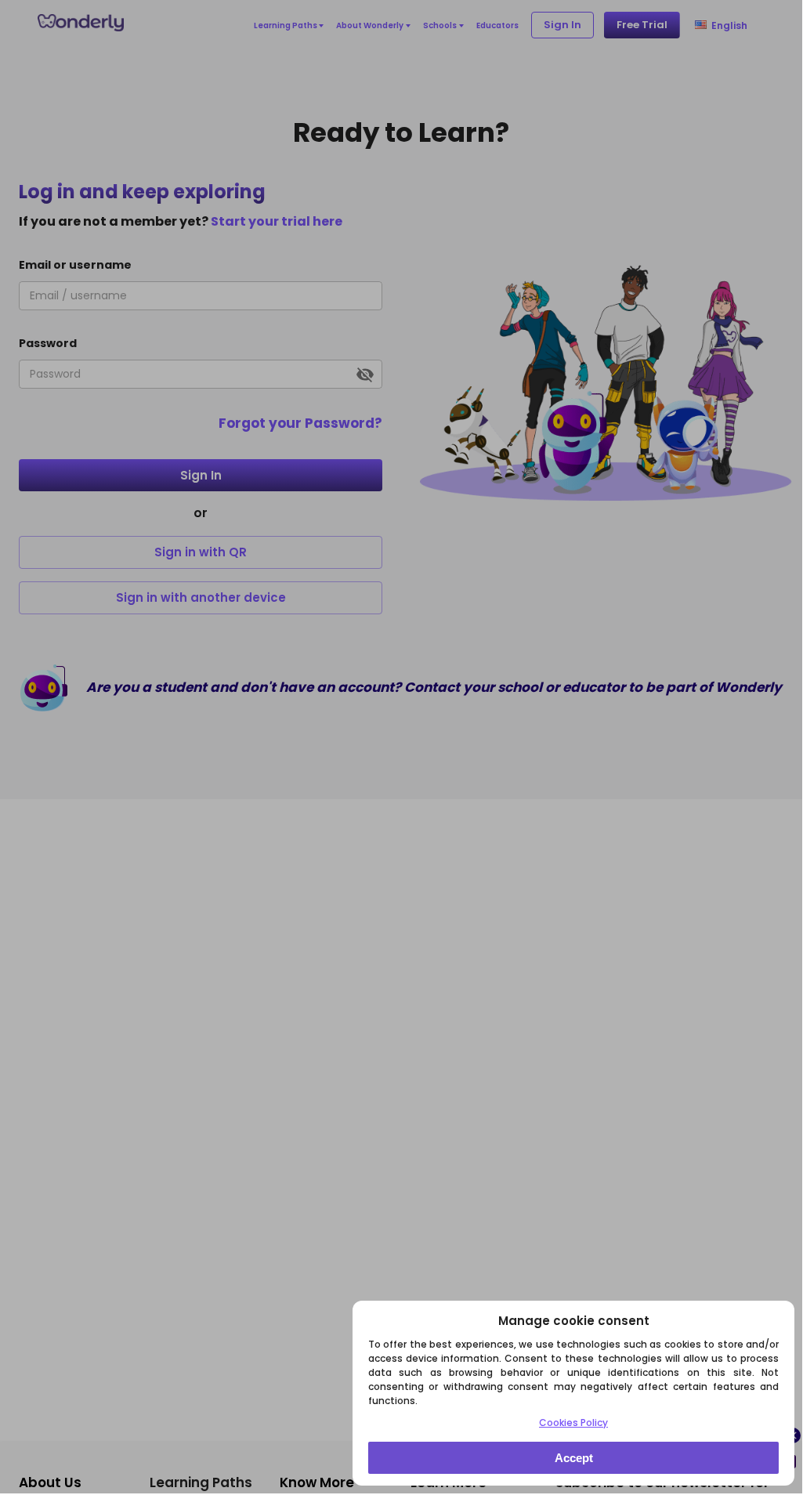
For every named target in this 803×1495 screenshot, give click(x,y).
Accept (574, 1457)
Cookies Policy (573, 1422)
